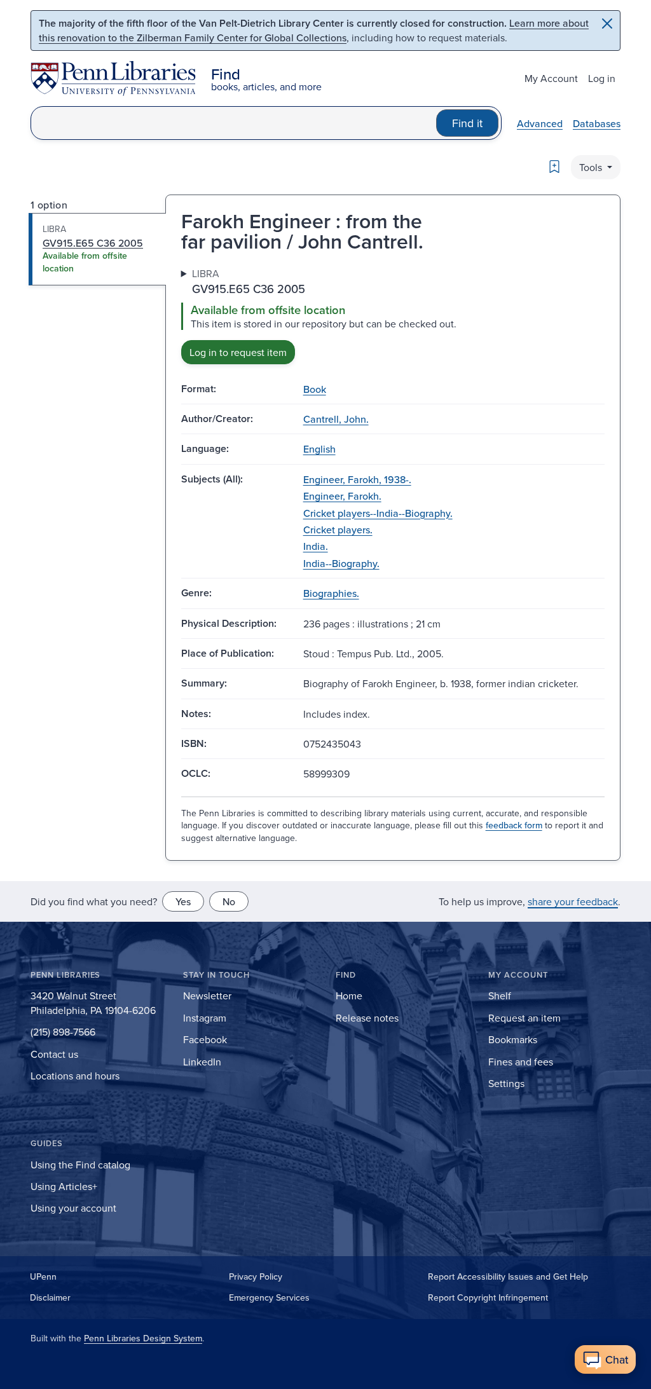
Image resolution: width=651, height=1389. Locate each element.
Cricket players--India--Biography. (378, 513)
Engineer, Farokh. (342, 496)
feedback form (514, 825)
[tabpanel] (393, 315)
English (319, 449)
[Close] (607, 23)
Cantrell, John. (336, 419)
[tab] (98, 249)
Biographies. (331, 593)
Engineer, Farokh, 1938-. (357, 479)
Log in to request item (238, 352)
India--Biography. (341, 563)
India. (315, 546)
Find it (467, 123)
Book (314, 389)
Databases (596, 123)
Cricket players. (338, 530)
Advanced (540, 123)
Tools (592, 167)
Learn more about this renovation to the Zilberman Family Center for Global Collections (314, 30)
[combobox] (234, 123)
